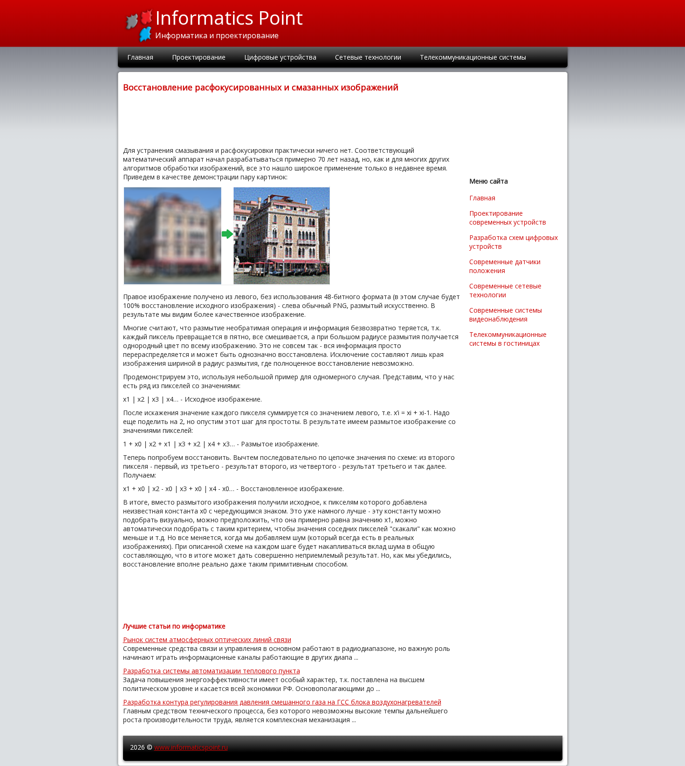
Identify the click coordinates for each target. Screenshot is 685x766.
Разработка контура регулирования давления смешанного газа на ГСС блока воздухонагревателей (282, 702)
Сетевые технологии (368, 57)
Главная (140, 57)
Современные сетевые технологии (505, 290)
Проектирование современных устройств (507, 217)
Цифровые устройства (280, 57)
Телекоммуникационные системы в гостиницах (508, 339)
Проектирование (199, 57)
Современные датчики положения (505, 266)
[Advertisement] (292, 118)
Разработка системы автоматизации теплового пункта (211, 670)
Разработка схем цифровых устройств (513, 242)
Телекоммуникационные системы (473, 57)
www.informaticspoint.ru (191, 747)
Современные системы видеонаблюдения (505, 314)
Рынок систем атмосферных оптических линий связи (207, 639)
